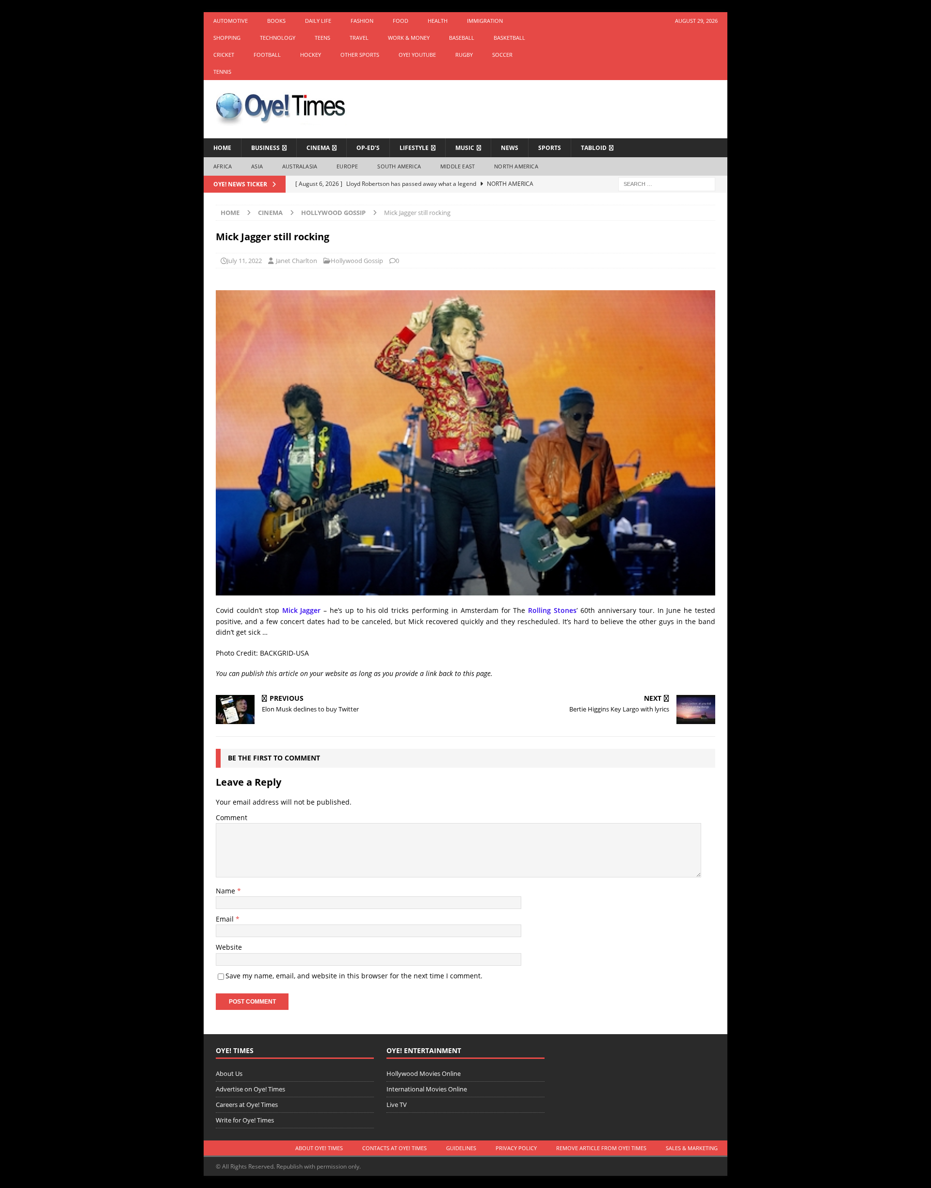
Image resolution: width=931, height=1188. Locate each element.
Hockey (310, 54)
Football (267, 54)
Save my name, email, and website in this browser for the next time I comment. (353, 975)
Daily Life (318, 20)
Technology (277, 37)
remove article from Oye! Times (601, 1148)
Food (400, 20)
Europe (347, 166)
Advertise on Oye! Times (250, 1089)
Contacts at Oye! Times (394, 1148)
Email (226, 919)
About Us (229, 1073)
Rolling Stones (552, 610)
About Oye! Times (319, 1148)
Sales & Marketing (692, 1148)
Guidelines (461, 1148)
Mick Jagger (301, 610)
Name (226, 890)
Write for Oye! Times (245, 1120)
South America (399, 166)
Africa (222, 166)
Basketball (509, 37)
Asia (257, 166)
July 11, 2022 (244, 260)
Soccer (502, 54)
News (509, 148)
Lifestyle (414, 148)
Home (222, 148)
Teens (322, 37)
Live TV (396, 1104)
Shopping (227, 37)
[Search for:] (666, 183)
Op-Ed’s (368, 148)
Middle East (457, 166)
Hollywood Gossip (357, 260)
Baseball (461, 37)
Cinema (318, 148)
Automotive (230, 20)
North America (516, 166)
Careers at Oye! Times (247, 1104)
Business (265, 148)
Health (438, 20)
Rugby (464, 54)
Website (229, 947)
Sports (549, 148)
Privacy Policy (516, 1148)
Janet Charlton (296, 260)
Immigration (485, 20)
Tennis (222, 71)
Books (276, 20)
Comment (231, 817)
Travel (359, 37)
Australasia (299, 166)
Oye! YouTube (417, 54)
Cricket (223, 54)
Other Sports (359, 54)
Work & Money (409, 37)
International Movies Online (426, 1089)
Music (464, 148)
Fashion (362, 20)
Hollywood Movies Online (423, 1073)
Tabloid (594, 148)
